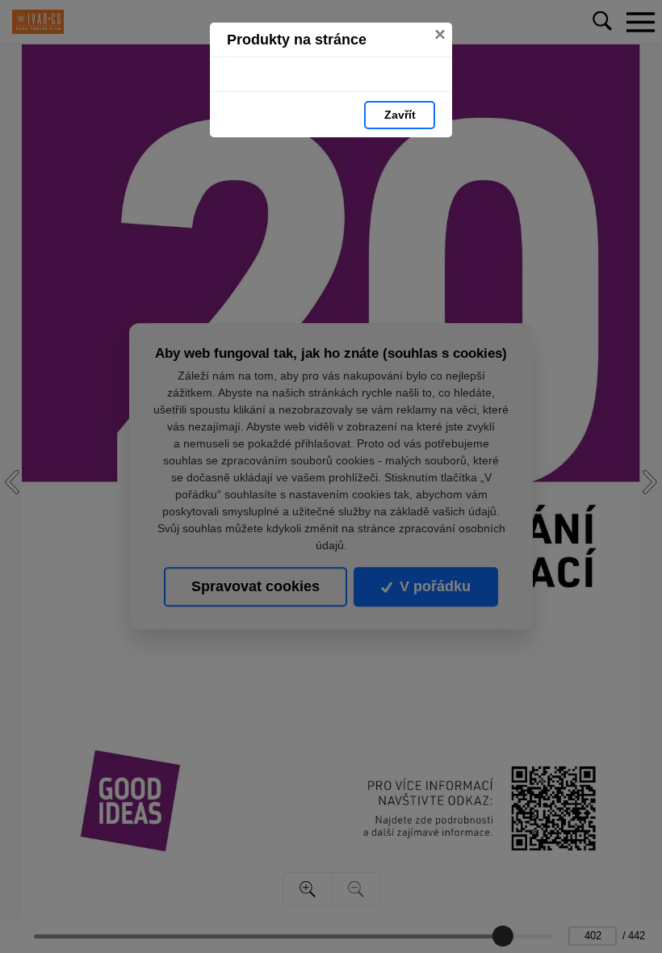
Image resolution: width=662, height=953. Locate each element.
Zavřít (400, 114)
